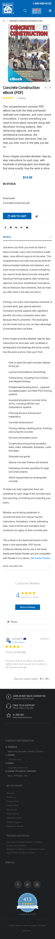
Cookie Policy (12, 805)
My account (12, 809)
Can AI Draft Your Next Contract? (21, 852)
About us (10, 793)
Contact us (11, 797)
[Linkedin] (37, 884)
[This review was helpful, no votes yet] (41, 679)
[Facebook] (18, 884)
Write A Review (27, 607)
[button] (49, 80)
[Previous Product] (46, 88)
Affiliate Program (14, 822)
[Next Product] (50, 88)
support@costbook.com (18, 767)
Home (4, 21)
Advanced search (14, 817)
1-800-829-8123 (14, 759)
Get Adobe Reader (40, 558)
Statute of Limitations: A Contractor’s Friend (25, 849)
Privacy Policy (13, 801)
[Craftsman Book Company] (8, 11)
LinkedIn (16, 227)
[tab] (27, 237)
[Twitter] (27, 884)
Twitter (10, 227)
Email (27, 227)
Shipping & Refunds (15, 826)
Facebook (5, 227)
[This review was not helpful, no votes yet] (46, 679)
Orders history (13, 813)
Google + (21, 227)
